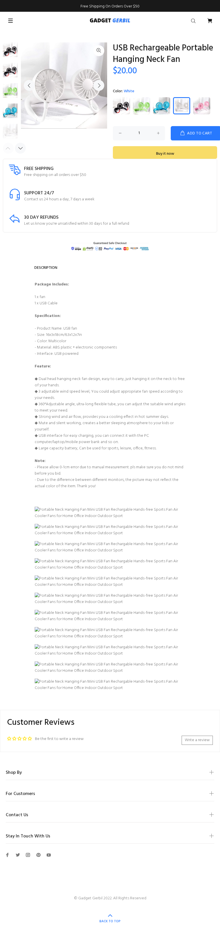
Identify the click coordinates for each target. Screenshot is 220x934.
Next (98, 85)
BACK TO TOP (110, 921)
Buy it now (165, 153)
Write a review (197, 740)
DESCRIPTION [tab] (45, 268)
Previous (29, 85)
